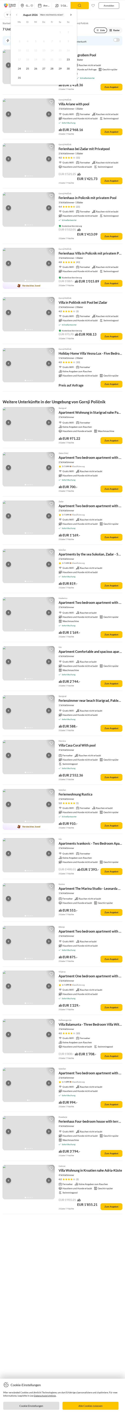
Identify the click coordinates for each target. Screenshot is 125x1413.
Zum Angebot (111, 87)
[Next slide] (48, 114)
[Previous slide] (8, 65)
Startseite (7, 23)
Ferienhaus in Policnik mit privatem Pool (87, 198)
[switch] (116, 40)
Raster (116, 30)
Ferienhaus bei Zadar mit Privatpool (84, 149)
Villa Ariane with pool (74, 104)
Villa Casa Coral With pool (77, 745)
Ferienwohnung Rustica (75, 794)
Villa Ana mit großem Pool (77, 55)
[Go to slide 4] (30, 131)
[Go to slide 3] (28, 131)
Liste (102, 30)
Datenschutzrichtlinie (45, 1395)
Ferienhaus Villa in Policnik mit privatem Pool (91, 253)
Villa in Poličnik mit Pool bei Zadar (83, 302)
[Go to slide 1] (25, 131)
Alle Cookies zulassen (90, 1405)
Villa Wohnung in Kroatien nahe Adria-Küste (90, 1170)
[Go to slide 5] (32, 131)
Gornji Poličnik (81, 23)
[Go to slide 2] (27, 131)
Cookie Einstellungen (31, 1405)
